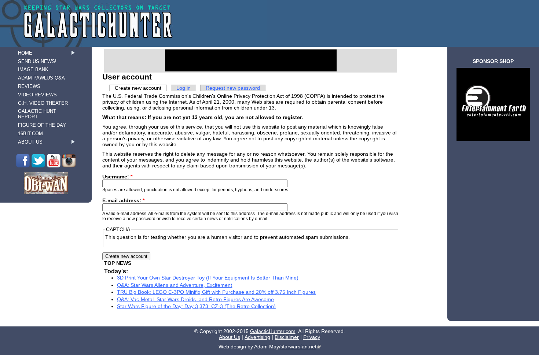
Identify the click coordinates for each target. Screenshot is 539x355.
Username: (117, 177)
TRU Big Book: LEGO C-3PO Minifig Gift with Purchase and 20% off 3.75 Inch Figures (216, 292)
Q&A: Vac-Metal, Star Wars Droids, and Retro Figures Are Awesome (195, 299)
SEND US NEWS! (37, 61)
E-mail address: (123, 200)
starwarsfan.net (298, 347)
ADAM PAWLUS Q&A (41, 78)
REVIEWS (29, 86)
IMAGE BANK (33, 69)
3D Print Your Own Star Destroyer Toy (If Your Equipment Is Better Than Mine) (207, 278)
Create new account (138, 88)
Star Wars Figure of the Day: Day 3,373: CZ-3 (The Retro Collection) (196, 306)
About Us (229, 337)
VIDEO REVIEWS (37, 94)
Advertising (257, 337)
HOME (25, 53)
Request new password (233, 88)
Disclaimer (287, 337)
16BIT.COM (30, 133)
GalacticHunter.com (273, 331)
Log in (183, 88)
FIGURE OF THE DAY (42, 125)
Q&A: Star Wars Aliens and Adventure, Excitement (174, 285)
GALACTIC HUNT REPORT (37, 113)
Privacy (311, 337)
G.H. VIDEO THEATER (43, 103)
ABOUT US (30, 142)
